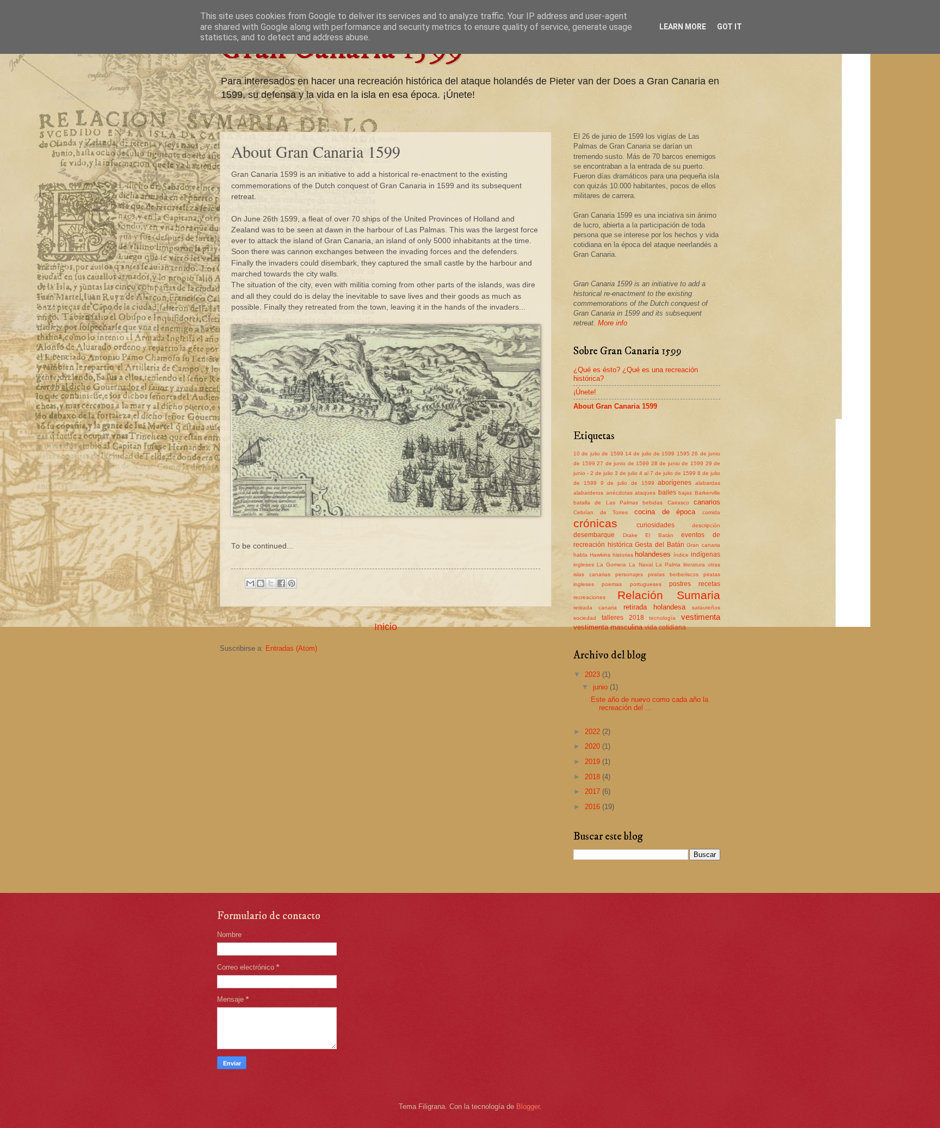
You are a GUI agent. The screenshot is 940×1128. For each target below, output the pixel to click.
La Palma (668, 565)
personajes (629, 574)
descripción (706, 525)
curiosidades (655, 525)
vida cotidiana (665, 627)
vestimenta (700, 616)
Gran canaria (703, 545)
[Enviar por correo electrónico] (250, 583)
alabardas (707, 483)
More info (612, 323)
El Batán (659, 535)
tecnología (662, 618)
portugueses (645, 584)
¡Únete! (584, 392)
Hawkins (600, 555)
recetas (709, 584)
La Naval (640, 565)
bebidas (652, 503)
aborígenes (674, 482)
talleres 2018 (623, 617)
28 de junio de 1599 (677, 463)
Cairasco (678, 503)
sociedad (584, 618)
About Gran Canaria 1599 (615, 406)
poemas (612, 584)
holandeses (653, 554)
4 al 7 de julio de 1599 (667, 473)
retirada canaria (595, 608)
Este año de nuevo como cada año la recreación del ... (649, 703)
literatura (694, 565)
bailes (667, 492)
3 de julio (626, 473)
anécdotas (619, 493)
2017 (593, 791)
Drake (630, 535)
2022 (593, 732)
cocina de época (664, 512)
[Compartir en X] (270, 583)
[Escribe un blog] (260, 583)
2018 (593, 777)
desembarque (594, 535)
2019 (593, 761)
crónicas (595, 523)
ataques (645, 493)
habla (580, 555)
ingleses (583, 565)
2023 (593, 674)
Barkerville (707, 493)
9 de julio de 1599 (627, 483)
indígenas (705, 554)
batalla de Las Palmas (605, 503)
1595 (683, 454)
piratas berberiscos (673, 574)
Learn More (682, 26)
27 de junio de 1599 (623, 463)
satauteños (706, 608)
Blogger (528, 1106)
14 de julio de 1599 (650, 454)
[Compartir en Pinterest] (291, 583)
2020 (593, 746)
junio (601, 687)
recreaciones (589, 597)
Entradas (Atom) (291, 648)
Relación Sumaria (668, 595)
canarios (707, 502)
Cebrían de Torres (600, 512)
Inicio (385, 626)
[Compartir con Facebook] (281, 583)
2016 (593, 807)
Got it (729, 26)
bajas (685, 493)
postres (680, 584)
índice (681, 555)
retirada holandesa (654, 607)
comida (711, 512)
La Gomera (611, 565)
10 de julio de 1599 (598, 454)
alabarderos (588, 493)
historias (623, 555)
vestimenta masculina (607, 627)
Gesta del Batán (659, 544)
